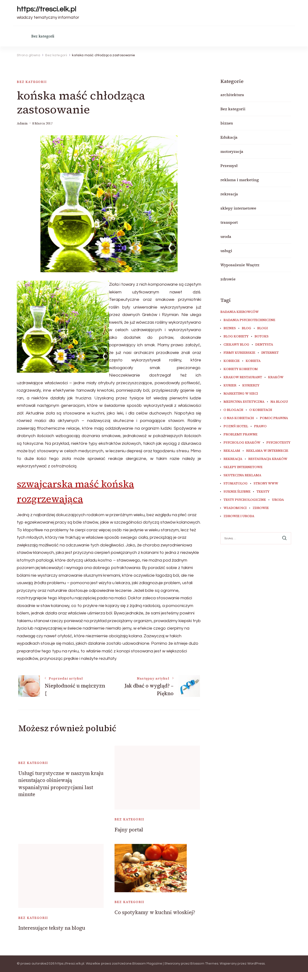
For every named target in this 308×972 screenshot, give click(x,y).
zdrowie (228, 279)
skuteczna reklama (242, 475)
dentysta (264, 344)
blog (246, 328)
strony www (266, 483)
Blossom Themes (204, 963)
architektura (232, 94)
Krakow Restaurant (243, 377)
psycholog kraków (242, 442)
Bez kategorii (42, 36)
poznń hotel (236, 426)
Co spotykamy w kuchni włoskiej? (155, 912)
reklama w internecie (267, 450)
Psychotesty (278, 442)
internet (270, 352)
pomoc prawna (274, 418)
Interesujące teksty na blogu (51, 927)
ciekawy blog (236, 344)
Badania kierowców (239, 312)
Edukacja (228, 137)
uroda (225, 236)
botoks (262, 336)
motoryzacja (231, 151)
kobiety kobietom (241, 369)
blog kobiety (236, 336)
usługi (226, 250)
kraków (275, 377)
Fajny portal (129, 829)
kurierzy (250, 385)
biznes (226, 123)
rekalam (232, 450)
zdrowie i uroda (239, 516)
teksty (263, 491)
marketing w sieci (241, 393)
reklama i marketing (239, 179)
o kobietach (260, 410)
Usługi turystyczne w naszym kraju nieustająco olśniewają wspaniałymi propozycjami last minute (60, 784)
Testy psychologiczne (245, 499)
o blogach (233, 410)
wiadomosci (235, 508)
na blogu (279, 401)
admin (22, 123)
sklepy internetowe (238, 208)
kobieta (253, 361)
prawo (260, 426)
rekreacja (229, 194)
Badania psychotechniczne (249, 320)
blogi (262, 328)
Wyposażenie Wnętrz (239, 264)
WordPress (256, 963)
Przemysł (228, 165)
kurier (230, 385)
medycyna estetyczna (244, 401)
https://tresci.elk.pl (46, 9)
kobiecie (232, 361)
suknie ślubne (237, 491)
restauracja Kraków (267, 459)
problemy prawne (240, 434)
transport (229, 222)
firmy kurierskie (239, 352)
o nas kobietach (239, 418)
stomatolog (236, 483)
